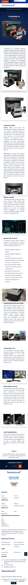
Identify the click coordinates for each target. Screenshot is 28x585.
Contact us (5, 1)
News (15, 511)
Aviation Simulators (6, 544)
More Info (22, 581)
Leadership (4, 498)
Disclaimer (3, 554)
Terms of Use (17, 552)
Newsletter (4, 513)
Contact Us (16, 498)
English (17, 0)
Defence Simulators (19, 542)
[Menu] (26, 5)
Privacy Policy (4, 552)
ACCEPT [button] (14, 583)
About (2, 495)
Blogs (2, 511)
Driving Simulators (5, 542)
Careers (16, 495)
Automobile (4, 505)
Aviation (3, 503)
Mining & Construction (19, 505)
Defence (16, 503)
